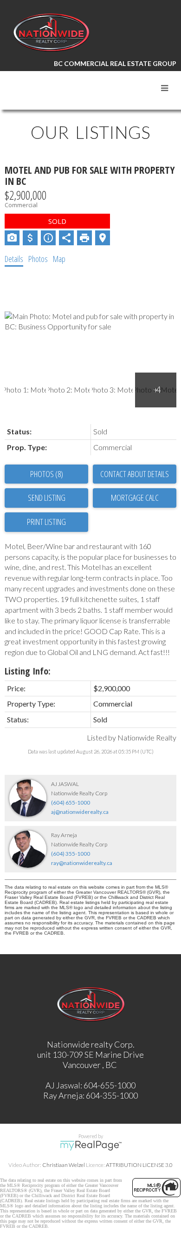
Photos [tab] (38, 258)
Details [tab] (14, 258)
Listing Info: (28, 671)
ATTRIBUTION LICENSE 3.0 (139, 1164)
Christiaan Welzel (63, 1164)
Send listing (46, 497)
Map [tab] (59, 258)
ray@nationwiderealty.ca (81, 862)
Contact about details (134, 473)
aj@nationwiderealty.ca (80, 811)
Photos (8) (46, 473)
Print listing (46, 521)
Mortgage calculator (134, 498)
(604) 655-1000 (70, 802)
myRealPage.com (90, 1145)
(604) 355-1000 (70, 853)
